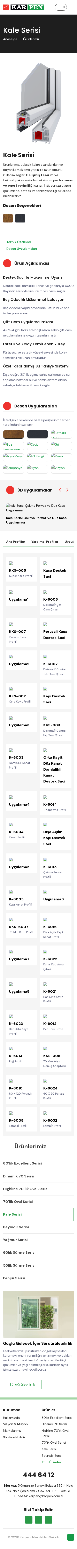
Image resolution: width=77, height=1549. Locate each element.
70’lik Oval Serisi (18, 1201)
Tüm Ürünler (51, 1462)
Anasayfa (10, 39)
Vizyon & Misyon (15, 1424)
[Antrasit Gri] (37, 434)
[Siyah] (37, 469)
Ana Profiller (15, 542)
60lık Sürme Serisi (19, 1252)
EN (63, 7)
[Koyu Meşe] (13, 457)
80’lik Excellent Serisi (22, 1163)
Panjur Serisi (14, 1278)
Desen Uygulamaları (21, 248)
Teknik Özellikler (18, 242)
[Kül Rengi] (37, 457)
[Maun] (61, 457)
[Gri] (61, 446)
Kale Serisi (12, 1214)
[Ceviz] (37, 446)
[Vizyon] (61, 469)
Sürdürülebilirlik (22, 1384)
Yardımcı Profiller (45, 542)
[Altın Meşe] (13, 434)
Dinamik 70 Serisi (18, 1176)
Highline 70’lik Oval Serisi (25, 1188)
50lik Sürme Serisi (19, 1265)
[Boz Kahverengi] (13, 446)
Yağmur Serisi (15, 1239)
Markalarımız (12, 1430)
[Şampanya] (13, 469)
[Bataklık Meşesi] (61, 434)
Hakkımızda (11, 1418)
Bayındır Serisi (16, 1227)
